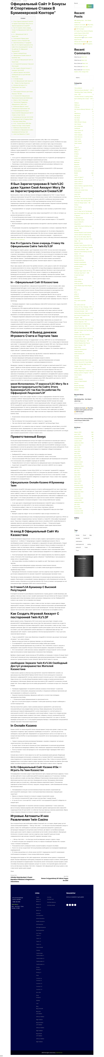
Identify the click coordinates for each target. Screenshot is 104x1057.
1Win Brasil (77, 115)
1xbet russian (77, 141)
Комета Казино (78, 379)
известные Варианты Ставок (21, 134)
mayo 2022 (77, 494)
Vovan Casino (78, 375)
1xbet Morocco (78, 137)
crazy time (77, 194)
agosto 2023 (77, 468)
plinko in (76, 294)
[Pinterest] (17, 871)
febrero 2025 (77, 432)
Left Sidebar (39, 1013)
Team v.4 (38, 944)
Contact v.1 (39, 980)
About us (38, 899)
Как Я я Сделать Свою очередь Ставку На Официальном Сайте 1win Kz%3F (22, 30)
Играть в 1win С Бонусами (20, 100)
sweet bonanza (78, 351)
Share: (12, 871)
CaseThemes (59, 1052)
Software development (80, 349)
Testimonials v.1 (40, 955)
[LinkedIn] (18, 871)
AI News (76, 154)
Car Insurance (39, 915)
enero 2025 (77, 434)
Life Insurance (39, 924)
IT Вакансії (77, 215)
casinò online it (78, 183)
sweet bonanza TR (79, 353)
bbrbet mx (77, 166)
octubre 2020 (78, 500)
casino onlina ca (78, 179)
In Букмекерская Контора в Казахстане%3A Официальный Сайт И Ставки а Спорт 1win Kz (22, 113)
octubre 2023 (78, 464)
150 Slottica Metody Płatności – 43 (83, 109)
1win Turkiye (77, 124)
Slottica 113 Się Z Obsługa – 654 (83, 307)
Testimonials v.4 (40, 964)
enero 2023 (77, 483)
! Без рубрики (78, 88)
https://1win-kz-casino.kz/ (17, 239)
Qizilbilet (76, 296)
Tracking (76, 358)
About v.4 (38, 910)
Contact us (39, 978)
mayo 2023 (77, 474)
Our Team (38, 933)
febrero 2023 (77, 481)
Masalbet (76, 230)
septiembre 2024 (78, 443)
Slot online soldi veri (79, 304)
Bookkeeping (77, 171)
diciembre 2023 (78, 462)
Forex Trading (78, 207)
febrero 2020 (77, 508)
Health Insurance (40, 921)
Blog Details (39, 1033)
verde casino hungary (80, 368)
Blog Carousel (39, 1008)
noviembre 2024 (78, 438)
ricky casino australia (80, 300)
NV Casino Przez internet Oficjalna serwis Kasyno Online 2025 (83, 419)
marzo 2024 (77, 455)
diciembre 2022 (78, 485)
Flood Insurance (40, 930)
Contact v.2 (39, 983)
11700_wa (76, 107)
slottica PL (78, 547)
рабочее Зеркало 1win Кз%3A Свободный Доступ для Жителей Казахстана (21, 74)
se (74, 302)
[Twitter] (15, 871)
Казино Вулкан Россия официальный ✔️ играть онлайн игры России (83, 37)
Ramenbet (77, 298)
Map (90, 535)
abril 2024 (77, 453)
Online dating (77, 281)
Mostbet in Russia (79, 256)
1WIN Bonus (77, 113)
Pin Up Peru (77, 290)
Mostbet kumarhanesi (80, 262)
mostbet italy (77, 258)
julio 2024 (77, 447)
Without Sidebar (40, 1016)
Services (38, 913)
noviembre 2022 (78, 487)
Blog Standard (39, 1022)
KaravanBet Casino (79, 219)
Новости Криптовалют (80, 381)
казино (76, 377)
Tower (86, 547)
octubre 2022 (78, 489)
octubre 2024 (78, 440)
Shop (37, 995)
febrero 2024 (77, 457)
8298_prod (77, 149)
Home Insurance (40, 918)
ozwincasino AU (80, 544)
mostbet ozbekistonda (80, 264)
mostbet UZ (86, 538)
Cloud (84, 535)
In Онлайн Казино (18, 79)
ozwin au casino (78, 283)
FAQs (37, 975)
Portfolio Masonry (51, 902)
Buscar (76, 3)
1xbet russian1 (78, 143)
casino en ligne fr (78, 177)
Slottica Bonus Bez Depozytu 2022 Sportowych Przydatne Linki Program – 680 (83, 315)
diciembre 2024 (78, 436)
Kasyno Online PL (79, 222)
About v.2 (38, 904)
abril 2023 (77, 477)
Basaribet (76, 164)
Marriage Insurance (41, 927)
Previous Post (14, 875)
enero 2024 (77, 460)
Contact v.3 (39, 986)
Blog (37, 1006)
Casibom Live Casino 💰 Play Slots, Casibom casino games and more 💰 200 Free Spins (83, 27)
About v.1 (38, 901)
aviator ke (77, 160)
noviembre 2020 (78, 498)
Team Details (39, 947)
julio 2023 (77, 470)
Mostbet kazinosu (79, 260)
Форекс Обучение (79, 387)
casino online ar (78, 181)
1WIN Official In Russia (80, 122)
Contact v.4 (39, 989)
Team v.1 (38, 935)
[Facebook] (14, 871)
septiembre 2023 (78, 466)
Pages (37, 897)
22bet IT (76, 147)
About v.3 (38, 907)
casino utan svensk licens (81, 190)
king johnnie (77, 224)
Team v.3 (38, 941)
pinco (75, 292)
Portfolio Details (51, 905)
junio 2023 (77, 472)
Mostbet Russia (78, 266)
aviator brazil (77, 158)
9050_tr (76, 151)
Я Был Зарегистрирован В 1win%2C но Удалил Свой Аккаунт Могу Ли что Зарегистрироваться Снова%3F (22, 23)
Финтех (76, 383)
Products (38, 997)
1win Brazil (77, 117)
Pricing (37, 967)
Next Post (66, 876)
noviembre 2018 (78, 513)
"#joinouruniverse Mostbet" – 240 (83, 90)
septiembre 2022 (78, 491)
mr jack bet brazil (79, 275)
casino (76, 175)
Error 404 (38, 992)
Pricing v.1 (38, 969)
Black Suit (84, 57)
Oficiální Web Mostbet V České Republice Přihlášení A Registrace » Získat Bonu (23, 879)
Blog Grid (38, 1011)
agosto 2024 (77, 445)
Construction (77, 192)
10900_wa (77, 105)
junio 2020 (77, 506)
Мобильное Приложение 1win (21, 127)
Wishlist (38, 1000)
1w (75, 111)
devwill (25, 1)
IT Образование (78, 217)
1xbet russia (77, 139)
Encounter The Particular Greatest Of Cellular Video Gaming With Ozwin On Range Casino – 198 (83, 200)
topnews (76, 355)
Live (14, 89)
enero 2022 (77, 496)
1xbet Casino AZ (78, 130)
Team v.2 (38, 938)
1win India (77, 120)
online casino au (78, 279)
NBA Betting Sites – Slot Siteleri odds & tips (82, 400)
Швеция (76, 389)
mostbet (78, 538)
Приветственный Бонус (20, 53)
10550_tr (76, 103)
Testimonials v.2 (40, 958)
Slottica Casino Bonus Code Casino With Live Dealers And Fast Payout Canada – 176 (83, 330)
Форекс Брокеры (79, 385)
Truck (77, 550)
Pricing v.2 (38, 972)
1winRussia (77, 128)
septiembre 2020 (78, 502)
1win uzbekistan (78, 126)
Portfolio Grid (50, 899)
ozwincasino (79, 541)
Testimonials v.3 (40, 961)
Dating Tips (77, 196)
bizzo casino (77, 168)
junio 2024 (77, 449)
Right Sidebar (39, 1019)
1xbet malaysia (78, 134)
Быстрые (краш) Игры (19, 121)
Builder (76, 173)
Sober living (77, 347)
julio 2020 (77, 504)
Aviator (76, 156)
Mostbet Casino (78, 243)
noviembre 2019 (78, 511)
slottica (89, 544)
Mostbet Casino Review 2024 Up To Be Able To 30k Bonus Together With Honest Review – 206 (83, 247)
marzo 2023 (77, 479)
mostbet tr (77, 268)
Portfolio (49, 897)
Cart (37, 1003)
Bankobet (76, 162)
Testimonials (39, 953)
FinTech (76, 205)
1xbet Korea (77, 132)
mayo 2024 (77, 451)
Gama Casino (77, 209)
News (75, 277)
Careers (38, 950)
